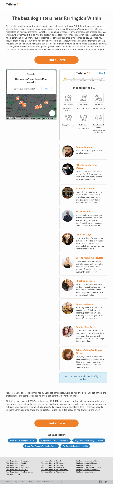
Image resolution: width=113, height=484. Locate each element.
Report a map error (49, 118)
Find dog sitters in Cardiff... (17, 463)
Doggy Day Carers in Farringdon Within (40, 446)
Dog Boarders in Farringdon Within (89, 440)
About (8, 482)
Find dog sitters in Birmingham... (19, 461)
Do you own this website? (24, 89)
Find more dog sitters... (15, 474)
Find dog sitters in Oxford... (17, 470)
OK (46, 89)
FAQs (31, 482)
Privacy (59, 482)
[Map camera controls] (52, 113)
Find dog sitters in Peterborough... (54, 470)
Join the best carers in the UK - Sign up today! (83, 378)
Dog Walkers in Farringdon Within (54, 440)
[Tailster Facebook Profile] (100, 481)
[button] (37, 107)
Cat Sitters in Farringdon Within (75, 446)
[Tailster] (13, 4)
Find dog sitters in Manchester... (18, 467)
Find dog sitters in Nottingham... (89, 467)
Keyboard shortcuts (10, 118)
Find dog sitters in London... (87, 465)
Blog (15, 482)
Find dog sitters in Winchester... (53, 472)
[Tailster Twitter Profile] (105, 481)
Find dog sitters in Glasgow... (88, 463)
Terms (39, 118)
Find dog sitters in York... (86, 472)
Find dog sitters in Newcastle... (53, 467)
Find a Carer (56, 60)
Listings (23, 482)
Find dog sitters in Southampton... (19, 472)
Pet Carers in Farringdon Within (22, 440)
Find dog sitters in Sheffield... (88, 470)
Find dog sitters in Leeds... (16, 465)
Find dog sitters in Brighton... (87, 461)
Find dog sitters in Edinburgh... (53, 463)
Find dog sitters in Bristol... (52, 461)
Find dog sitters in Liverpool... (53, 465)
